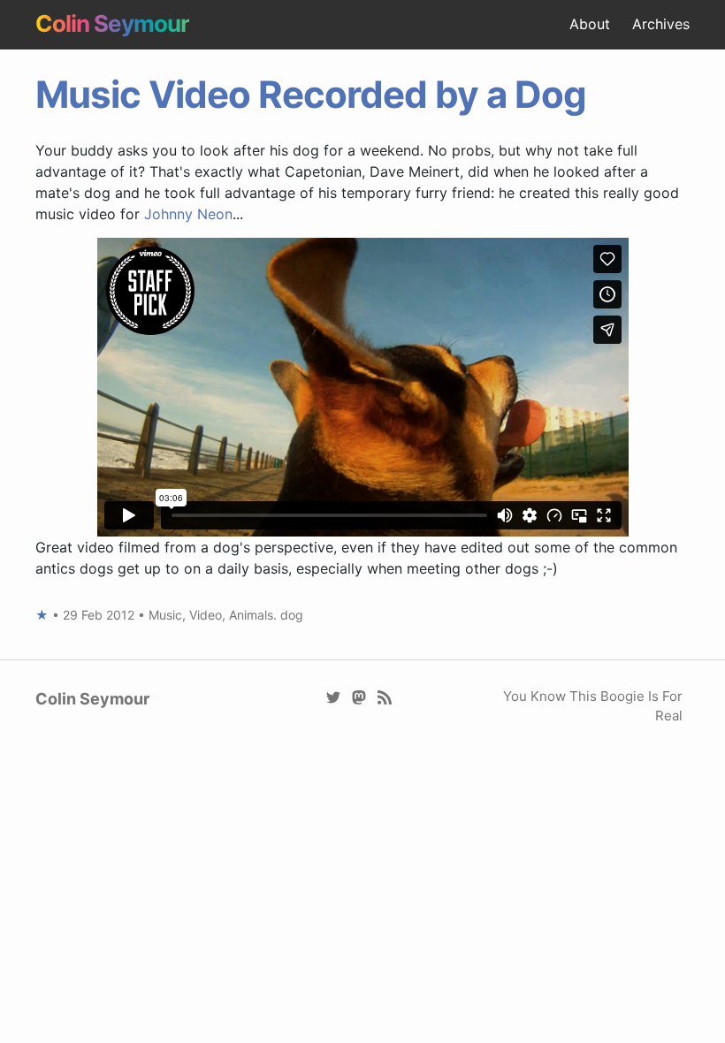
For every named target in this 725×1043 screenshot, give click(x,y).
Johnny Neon (188, 214)
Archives (661, 24)
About (589, 24)
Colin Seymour (112, 23)
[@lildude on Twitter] (334, 696)
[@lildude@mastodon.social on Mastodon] (359, 696)
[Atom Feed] (385, 696)
